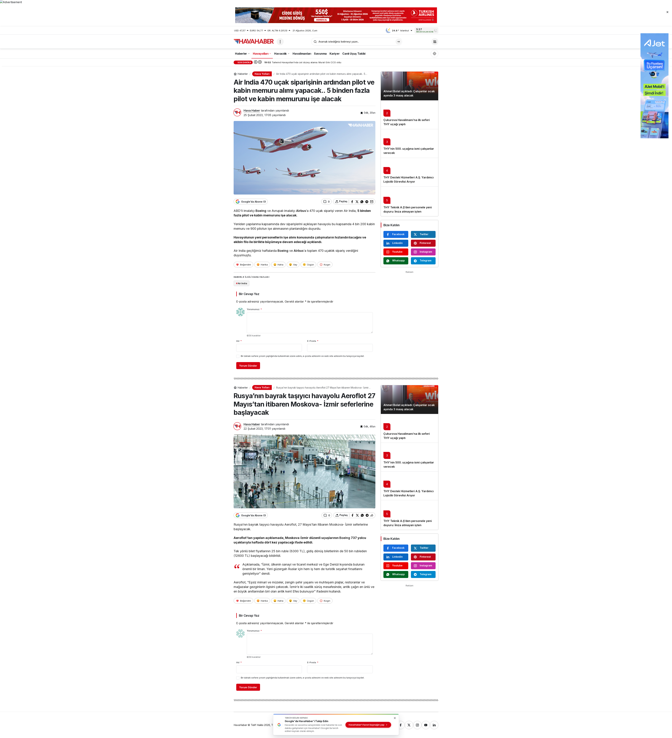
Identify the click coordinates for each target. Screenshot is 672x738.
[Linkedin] (434, 725)
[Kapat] (667, 12)
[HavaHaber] (254, 41)
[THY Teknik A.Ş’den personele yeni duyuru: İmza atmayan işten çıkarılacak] (409, 201)
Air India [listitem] (241, 283)
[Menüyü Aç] (280, 41)
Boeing (260, 211)
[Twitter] (409, 725)
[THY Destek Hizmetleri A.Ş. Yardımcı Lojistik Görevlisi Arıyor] (409, 172)
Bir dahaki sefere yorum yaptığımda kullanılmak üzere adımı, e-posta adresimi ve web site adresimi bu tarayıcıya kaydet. (302, 356)
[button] (434, 41)
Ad (239, 340)
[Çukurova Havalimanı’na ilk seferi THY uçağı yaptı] (409, 114)
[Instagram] (417, 725)
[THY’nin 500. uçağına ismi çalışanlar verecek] (409, 143)
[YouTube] (426, 725)
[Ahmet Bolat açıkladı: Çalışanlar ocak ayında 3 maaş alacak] (409, 86)
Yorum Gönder (248, 365)
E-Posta (312, 340)
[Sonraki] (260, 62)
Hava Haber (252, 110)
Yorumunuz (254, 309)
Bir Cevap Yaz (249, 294)
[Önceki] (256, 62)
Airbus (301, 211)
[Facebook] (400, 725)
